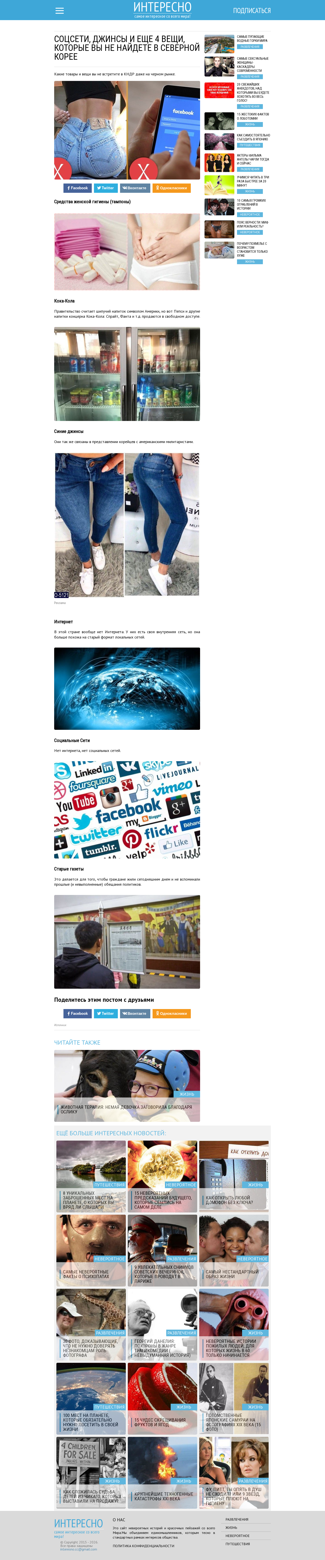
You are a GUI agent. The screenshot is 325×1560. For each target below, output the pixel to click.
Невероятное (238, 1535)
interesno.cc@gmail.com (78, 1549)
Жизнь (231, 1527)
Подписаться (252, 10)
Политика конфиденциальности (143, 1546)
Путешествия (238, 1544)
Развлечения (237, 1519)
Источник (60, 1025)
